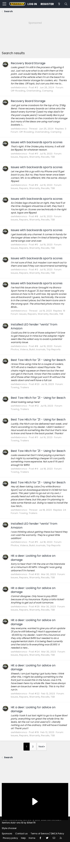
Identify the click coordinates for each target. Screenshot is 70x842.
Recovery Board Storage (28, 63)
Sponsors (7, 833)
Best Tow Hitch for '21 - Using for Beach (38, 360)
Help (23, 838)
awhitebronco (19, 87)
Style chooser (9, 828)
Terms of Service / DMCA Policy (47, 833)
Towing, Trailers (20, 387)
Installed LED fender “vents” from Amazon (34, 326)
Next (41, 746)
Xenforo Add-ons (19, 822)
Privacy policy (10, 838)
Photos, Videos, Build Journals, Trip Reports (35, 349)
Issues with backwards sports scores (36, 142)
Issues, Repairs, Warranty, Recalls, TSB (33, 157)
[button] (4, 4)
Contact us (21, 833)
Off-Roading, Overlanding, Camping (32, 90)
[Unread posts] (59, 4)
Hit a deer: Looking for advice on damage (33, 558)
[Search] (65, 4)
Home (32, 838)
